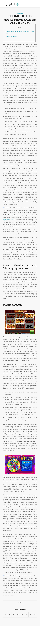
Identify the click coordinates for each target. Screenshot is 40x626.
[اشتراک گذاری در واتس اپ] (14, 614)
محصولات (20, 13)
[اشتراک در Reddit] (26, 614)
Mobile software (12, 37)
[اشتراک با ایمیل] (35, 614)
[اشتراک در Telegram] (31, 614)
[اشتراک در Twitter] (9, 614)
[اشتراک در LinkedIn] (22, 614)
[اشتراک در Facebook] (5, 614)
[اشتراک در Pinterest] (18, 614)
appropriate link (8, 220)
